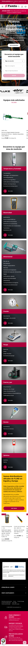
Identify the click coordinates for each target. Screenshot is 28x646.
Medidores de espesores (9, 270)
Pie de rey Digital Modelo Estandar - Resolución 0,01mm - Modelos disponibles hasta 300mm (13, 134)
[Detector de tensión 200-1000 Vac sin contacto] (19, 519)
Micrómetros (6, 263)
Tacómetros (6, 228)
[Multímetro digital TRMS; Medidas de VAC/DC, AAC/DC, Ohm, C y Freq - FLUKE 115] (7, 519)
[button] (25, 6)
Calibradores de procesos (10, 221)
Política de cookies (15, 604)
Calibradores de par (8, 395)
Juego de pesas (7, 353)
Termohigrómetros (8, 177)
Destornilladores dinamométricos (12, 393)
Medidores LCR (7, 230)
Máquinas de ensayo (8, 389)
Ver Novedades (14, 45)
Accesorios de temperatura (10, 186)
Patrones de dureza (8, 429)
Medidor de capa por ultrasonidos (12, 272)
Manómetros (6, 316)
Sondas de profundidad (9, 278)
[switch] (3, 644)
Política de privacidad (6, 604)
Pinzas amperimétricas (9, 219)
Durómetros (6, 426)
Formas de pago (21, 601)
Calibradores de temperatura (11, 182)
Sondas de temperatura (9, 184)
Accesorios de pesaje (8, 355)
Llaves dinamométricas (9, 391)
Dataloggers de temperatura (10, 175)
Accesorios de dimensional (10, 285)
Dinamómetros (7, 387)
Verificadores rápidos (8, 276)
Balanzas (5, 349)
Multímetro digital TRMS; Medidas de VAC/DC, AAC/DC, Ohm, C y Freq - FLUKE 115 (6, 533)
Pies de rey (6, 261)
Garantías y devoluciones (7, 601)
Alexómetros (6, 280)
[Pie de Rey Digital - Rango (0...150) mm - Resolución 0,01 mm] (13, 117)
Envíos (14, 601)
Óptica (5, 462)
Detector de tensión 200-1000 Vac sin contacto (19, 531)
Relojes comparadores (9, 265)
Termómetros (6, 173)
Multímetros (6, 217)
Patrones (5, 267)
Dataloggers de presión (9, 318)
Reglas (5, 274)
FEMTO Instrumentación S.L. (15, 607)
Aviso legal (14, 602)
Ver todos (14, 102)
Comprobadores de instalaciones (12, 226)
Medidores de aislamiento (10, 223)
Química (5, 460)
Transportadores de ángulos (10, 282)
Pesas (4, 351)
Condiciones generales (6, 602)
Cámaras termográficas (9, 179)
